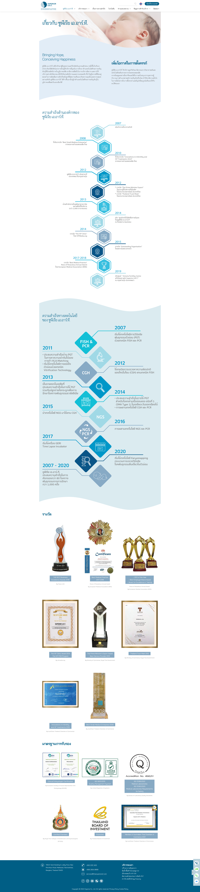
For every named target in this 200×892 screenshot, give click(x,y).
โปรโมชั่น (111, 9)
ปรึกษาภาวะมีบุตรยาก (129, 868)
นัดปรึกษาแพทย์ (151, 4)
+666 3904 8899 (92, 869)
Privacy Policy (114, 889)
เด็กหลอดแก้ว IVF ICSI (129, 873)
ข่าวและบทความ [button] (123, 9)
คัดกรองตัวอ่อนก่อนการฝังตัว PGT (133, 876)
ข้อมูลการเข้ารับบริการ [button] (141, 9)
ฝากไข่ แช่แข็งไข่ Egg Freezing (131, 879)
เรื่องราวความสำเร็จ (98, 9)
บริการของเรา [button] (82, 9)
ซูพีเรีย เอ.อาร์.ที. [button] (68, 9)
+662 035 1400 (91, 865)
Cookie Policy (123, 889)
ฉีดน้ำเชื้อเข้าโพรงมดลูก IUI (130, 871)
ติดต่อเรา (156, 9)
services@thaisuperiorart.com (96, 874)
